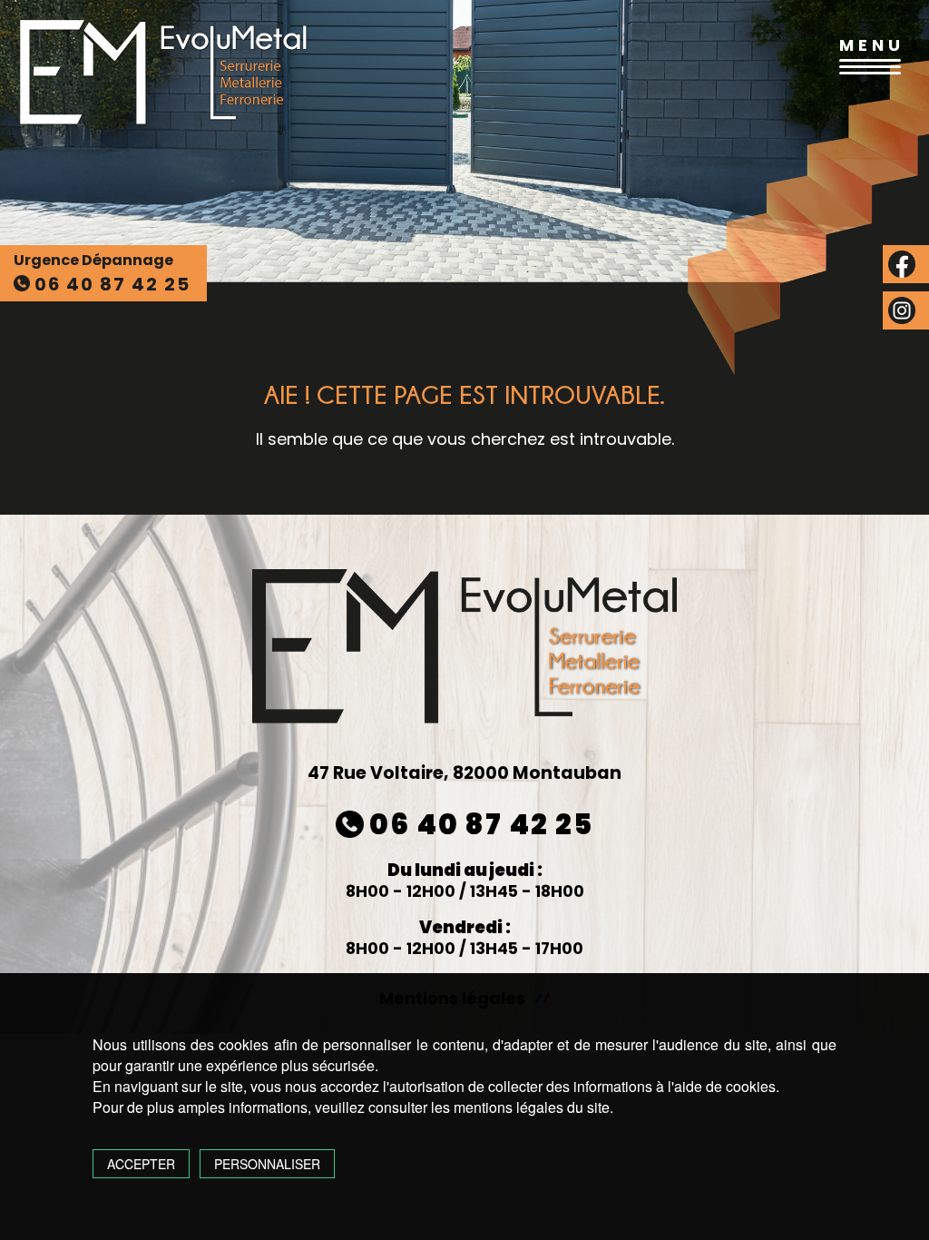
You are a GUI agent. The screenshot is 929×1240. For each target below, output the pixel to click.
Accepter (141, 1164)
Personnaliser (267, 1164)
